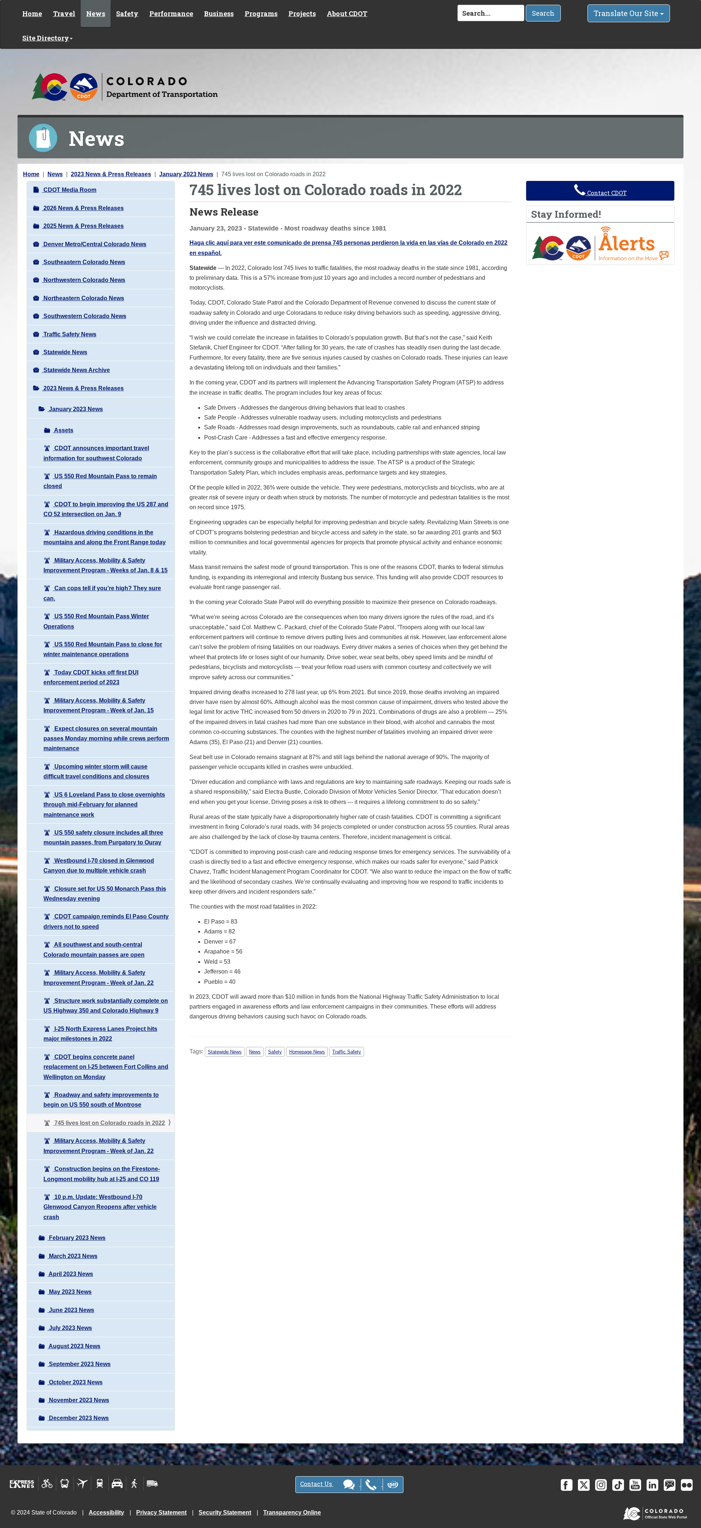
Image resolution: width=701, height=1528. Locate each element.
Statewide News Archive (76, 370)
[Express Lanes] (22, 1483)
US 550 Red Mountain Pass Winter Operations (96, 621)
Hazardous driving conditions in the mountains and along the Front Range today (104, 537)
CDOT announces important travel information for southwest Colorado (96, 453)
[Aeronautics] (82, 1483)
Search (543, 13)
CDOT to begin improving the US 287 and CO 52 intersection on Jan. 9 (105, 509)
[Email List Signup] (669, 1485)
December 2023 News (78, 1418)
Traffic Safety (346, 1052)
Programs (261, 13)
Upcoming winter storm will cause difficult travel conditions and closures (96, 771)
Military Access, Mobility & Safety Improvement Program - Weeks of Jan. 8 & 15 (105, 565)
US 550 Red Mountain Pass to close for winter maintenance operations (102, 649)
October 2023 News (75, 1382)
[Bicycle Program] (47, 1483)
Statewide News (64, 352)
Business (219, 13)
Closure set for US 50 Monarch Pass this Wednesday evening (104, 894)
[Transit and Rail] (65, 1483)
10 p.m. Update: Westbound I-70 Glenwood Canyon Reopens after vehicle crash (100, 1207)
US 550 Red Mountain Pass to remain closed (100, 481)
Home (32, 13)
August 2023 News (73, 1346)
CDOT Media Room (69, 190)
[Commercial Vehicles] (152, 1483)
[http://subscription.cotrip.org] (600, 243)
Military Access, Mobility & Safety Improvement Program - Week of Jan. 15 (98, 705)
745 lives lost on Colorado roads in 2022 (109, 1123)
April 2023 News (70, 1274)
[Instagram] (601, 1485)
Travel (64, 13)
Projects (302, 13)
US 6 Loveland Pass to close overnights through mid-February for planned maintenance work (104, 805)
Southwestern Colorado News (84, 316)
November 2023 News (78, 1400)
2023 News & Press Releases (111, 174)
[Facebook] (566, 1485)
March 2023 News (72, 1256)
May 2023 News (69, 1292)
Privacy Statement (161, 1512)
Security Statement (225, 1512)
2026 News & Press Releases (83, 208)
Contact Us (316, 1484)
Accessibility (106, 1512)
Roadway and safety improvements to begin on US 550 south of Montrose (101, 1100)
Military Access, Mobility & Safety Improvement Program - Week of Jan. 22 (98, 978)
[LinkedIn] (652, 1485)
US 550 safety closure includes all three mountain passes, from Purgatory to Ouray (103, 837)
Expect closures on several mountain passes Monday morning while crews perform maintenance (106, 739)
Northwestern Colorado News (83, 280)
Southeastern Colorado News (83, 262)
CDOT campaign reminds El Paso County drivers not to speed (106, 921)
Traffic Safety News (69, 334)
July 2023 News (69, 1328)
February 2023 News (76, 1238)
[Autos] (117, 1483)
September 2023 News (79, 1364)
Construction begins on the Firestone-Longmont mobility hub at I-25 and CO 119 (101, 1174)
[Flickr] (687, 1485)
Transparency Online (292, 1512)
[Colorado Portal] (656, 1512)
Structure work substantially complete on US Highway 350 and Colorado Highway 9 (105, 1006)
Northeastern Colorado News (83, 298)
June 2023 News (70, 1310)
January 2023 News (186, 174)
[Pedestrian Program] (135, 1483)
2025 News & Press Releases (83, 226)
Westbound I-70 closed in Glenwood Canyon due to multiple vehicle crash (98, 866)
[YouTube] (635, 1485)
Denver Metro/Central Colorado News (94, 244)
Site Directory (45, 38)
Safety (127, 13)
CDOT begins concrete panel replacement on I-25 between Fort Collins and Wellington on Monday (105, 1067)
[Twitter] (584, 1485)
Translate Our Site (627, 13)
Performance (171, 13)
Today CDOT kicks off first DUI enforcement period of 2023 (90, 677)
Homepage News (307, 1052)
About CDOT (347, 13)
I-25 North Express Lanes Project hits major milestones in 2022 (100, 1034)
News (95, 13)
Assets (63, 430)
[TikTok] (618, 1485)
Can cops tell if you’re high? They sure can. (102, 593)
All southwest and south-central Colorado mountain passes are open (94, 949)
